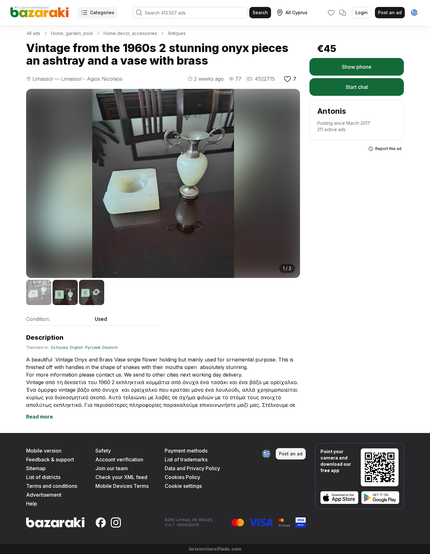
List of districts (43, 477)
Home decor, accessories (130, 33)
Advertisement (43, 494)
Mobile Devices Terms (122, 485)
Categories (102, 12)
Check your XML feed (121, 477)
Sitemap (36, 468)
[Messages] (342, 12)
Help (31, 503)
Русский (92, 347)
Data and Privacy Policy (192, 468)
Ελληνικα (59, 347)
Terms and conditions (51, 485)
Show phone (356, 67)
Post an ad (390, 12)
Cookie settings (183, 485)
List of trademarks (186, 459)
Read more (39, 416)
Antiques (177, 33)
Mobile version (43, 450)
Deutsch (110, 347)
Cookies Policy (182, 477)
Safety (103, 450)
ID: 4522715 (260, 79)
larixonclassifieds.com (215, 548)
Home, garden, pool (72, 33)
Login (361, 12)
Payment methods (186, 450)
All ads (33, 33)
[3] (91, 292)
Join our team (111, 468)
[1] (38, 292)
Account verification (119, 459)
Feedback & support (50, 459)
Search (260, 12)
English (76, 347)
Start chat (357, 87)
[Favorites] (331, 12)
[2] (65, 292)
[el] (414, 12)
